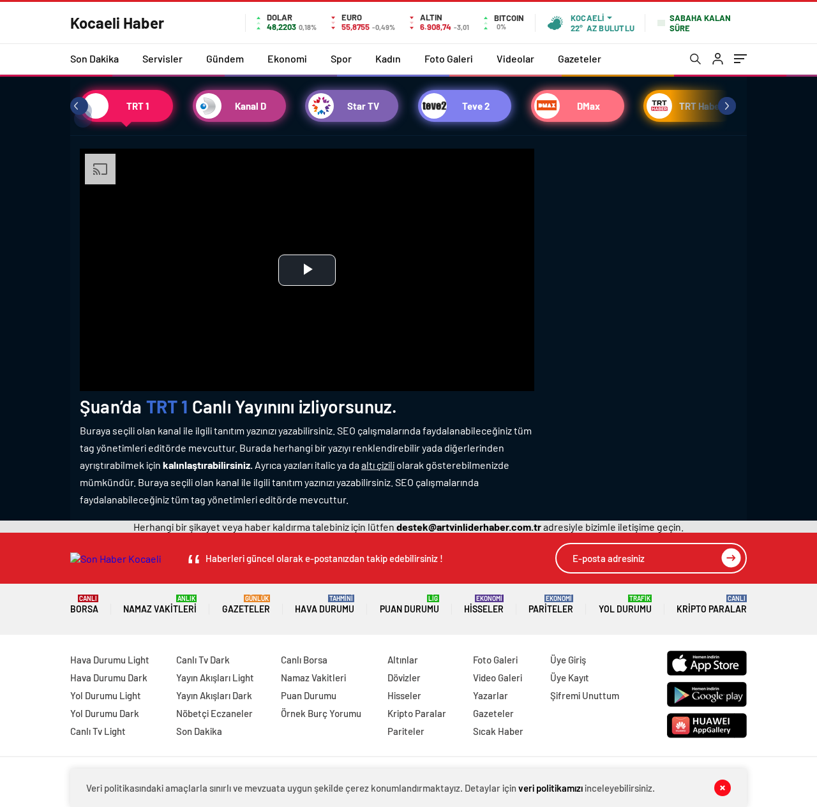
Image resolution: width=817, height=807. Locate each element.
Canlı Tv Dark (203, 659)
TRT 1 (167, 406)
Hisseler (484, 604)
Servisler (162, 58)
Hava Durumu (324, 604)
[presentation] (79, 106)
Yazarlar (490, 695)
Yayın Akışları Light (215, 677)
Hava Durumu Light (109, 659)
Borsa (84, 604)
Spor (341, 58)
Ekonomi (287, 58)
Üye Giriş (568, 659)
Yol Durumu (625, 604)
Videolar (515, 58)
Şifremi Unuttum (584, 695)
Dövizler (404, 677)
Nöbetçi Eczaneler (214, 713)
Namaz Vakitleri (160, 604)
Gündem (225, 58)
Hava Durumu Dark (108, 677)
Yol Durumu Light (105, 695)
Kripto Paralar (712, 604)
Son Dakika (94, 58)
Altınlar (402, 659)
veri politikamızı (550, 788)
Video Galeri (497, 677)
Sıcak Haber (498, 731)
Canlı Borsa (304, 659)
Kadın (388, 58)
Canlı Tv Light (98, 731)
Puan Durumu (409, 604)
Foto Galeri (448, 58)
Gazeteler (579, 58)
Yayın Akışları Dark (214, 695)
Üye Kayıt (569, 677)
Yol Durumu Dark (104, 713)
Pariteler (550, 604)
